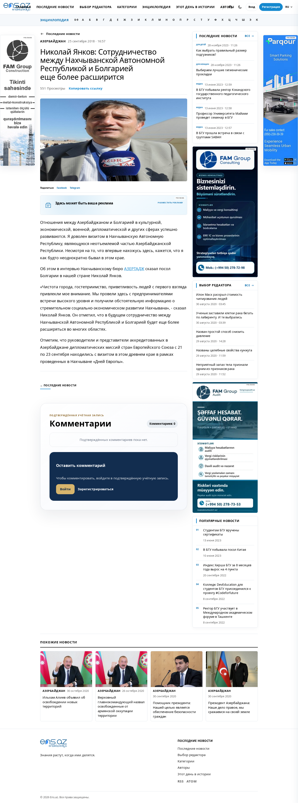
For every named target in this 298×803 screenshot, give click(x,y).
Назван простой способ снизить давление (220, 334)
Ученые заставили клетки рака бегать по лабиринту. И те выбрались (224, 315)
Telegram (75, 187)
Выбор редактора (95, 7)
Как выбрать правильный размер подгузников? (221, 52)
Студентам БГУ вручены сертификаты (221, 532)
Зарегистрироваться (95, 489)
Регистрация (271, 7)
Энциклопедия (156, 7)
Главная (23, 7)
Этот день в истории (195, 7)
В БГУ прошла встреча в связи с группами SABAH (220, 135)
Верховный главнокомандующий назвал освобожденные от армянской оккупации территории (121, 706)
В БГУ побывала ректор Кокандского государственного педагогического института (223, 94)
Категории (127, 7)
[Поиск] (230, 7)
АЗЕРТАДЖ (134, 268)
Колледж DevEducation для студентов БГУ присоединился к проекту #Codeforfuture (227, 588)
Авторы (184, 767)
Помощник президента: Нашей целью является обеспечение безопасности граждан (174, 709)
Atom (192, 781)
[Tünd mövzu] (240, 7)
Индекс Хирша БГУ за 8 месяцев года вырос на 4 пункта (227, 567)
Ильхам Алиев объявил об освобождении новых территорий (64, 701)
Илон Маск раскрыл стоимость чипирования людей (219, 296)
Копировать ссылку (86, 88)
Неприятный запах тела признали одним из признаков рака (222, 367)
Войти (65, 489)
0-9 (76, 20)
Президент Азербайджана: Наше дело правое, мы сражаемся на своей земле (229, 707)
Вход (251, 7)
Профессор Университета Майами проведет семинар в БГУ (222, 115)
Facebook (62, 187)
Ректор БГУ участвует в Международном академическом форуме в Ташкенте (227, 612)
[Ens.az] (53, 743)
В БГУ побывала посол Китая (224, 549)
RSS (181, 781)
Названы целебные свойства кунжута (224, 350)
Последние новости (55, 7)
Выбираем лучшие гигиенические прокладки (222, 72)
